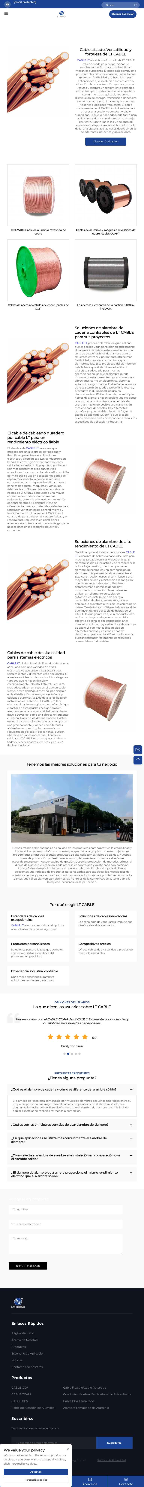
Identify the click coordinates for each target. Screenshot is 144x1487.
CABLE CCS (19, 1401)
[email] (138, 749)
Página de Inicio (22, 1333)
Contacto (126, 1484)
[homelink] (61, 13)
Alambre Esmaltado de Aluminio (86, 1408)
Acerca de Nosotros (24, 1340)
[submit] (135, 5)
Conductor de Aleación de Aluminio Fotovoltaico (97, 1394)
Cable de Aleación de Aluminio (32, 1408)
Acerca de (89, 1484)
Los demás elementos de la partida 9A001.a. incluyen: (105, 306)
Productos (18, 1347)
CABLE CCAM (21, 1394)
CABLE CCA (19, 1387)
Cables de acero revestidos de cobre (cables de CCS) (38, 306)
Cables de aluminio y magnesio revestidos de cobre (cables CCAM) (105, 231)
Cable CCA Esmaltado (78, 1401)
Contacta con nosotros (27, 1367)
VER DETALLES (38, 195)
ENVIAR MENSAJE (28, 1265)
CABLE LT (83, 60)
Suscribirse (114, 1442)
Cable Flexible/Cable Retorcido (84, 1387)
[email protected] (25, 2)
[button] (64, 1054)
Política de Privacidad (111, 1460)
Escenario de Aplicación (27, 1353)
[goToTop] (138, 760)
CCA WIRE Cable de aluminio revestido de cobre (38, 231)
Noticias (16, 1360)
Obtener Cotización (122, 14)
